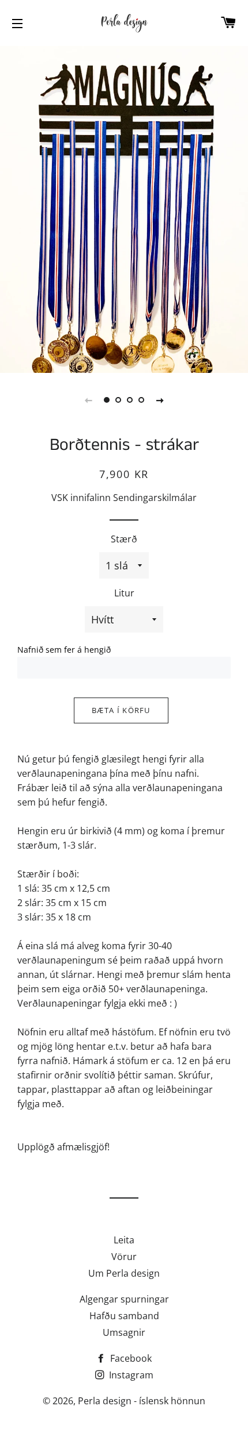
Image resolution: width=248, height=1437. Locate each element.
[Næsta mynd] (159, 400)
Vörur (124, 1256)
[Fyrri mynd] (88, 400)
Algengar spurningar (124, 1299)
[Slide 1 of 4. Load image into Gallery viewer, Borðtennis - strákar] (106, 400)
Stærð (124, 539)
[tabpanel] (124, 208)
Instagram (130, 1375)
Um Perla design (124, 1273)
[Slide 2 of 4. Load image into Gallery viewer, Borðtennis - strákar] (118, 400)
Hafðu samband (124, 1315)
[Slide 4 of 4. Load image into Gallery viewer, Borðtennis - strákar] (141, 400)
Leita (124, 1240)
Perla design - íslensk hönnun (141, 1400)
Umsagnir (124, 1332)
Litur (124, 593)
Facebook (130, 1358)
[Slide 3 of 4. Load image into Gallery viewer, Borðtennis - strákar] (130, 400)
